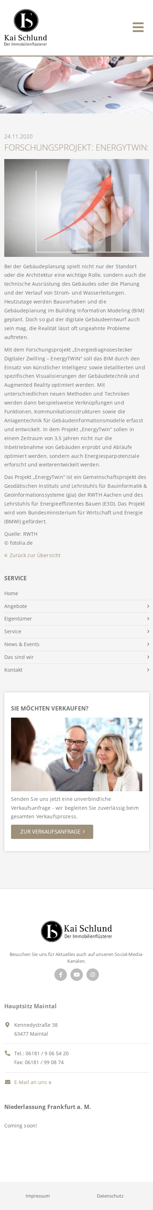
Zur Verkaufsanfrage (50, 831)
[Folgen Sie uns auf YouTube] (76, 974)
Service (12, 631)
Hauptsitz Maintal (30, 1006)
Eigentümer (18, 618)
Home (11, 593)
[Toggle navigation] (138, 25)
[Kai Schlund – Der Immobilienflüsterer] (76, 933)
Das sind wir (19, 657)
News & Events (21, 644)
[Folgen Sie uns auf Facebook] (60, 974)
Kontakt (13, 669)
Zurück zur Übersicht (35, 555)
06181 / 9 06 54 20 (47, 1053)
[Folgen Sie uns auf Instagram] (92, 974)
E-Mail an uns (30, 1082)
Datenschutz (110, 1196)
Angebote (15, 606)
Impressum (38, 1196)
